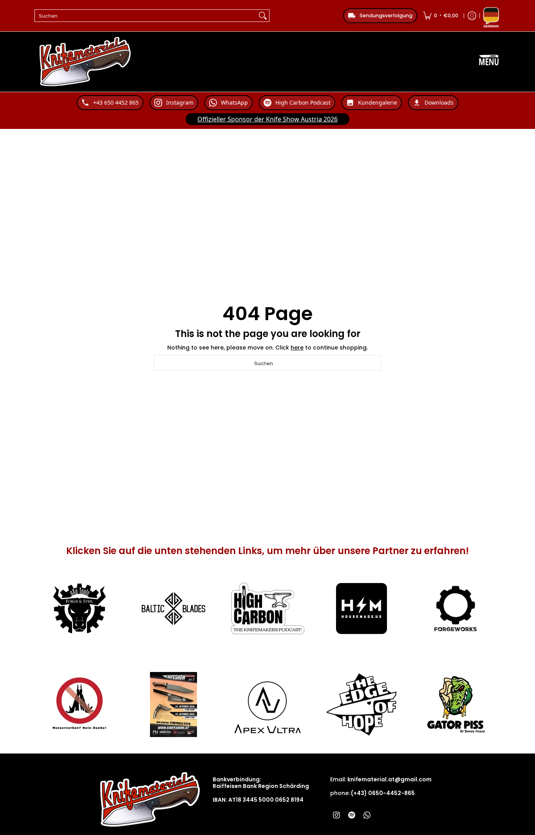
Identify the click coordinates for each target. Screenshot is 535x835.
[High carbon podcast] (267, 608)
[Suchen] (263, 16)
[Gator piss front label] (455, 704)
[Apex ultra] (267, 704)
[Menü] (489, 62)
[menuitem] (440, 15)
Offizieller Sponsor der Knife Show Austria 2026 (267, 119)
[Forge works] (455, 608)
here (297, 347)
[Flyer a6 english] (173, 704)
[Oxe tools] (79, 608)
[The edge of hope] (361, 704)
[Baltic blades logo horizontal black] (173, 608)
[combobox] (146, 16)
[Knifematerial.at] (85, 62)
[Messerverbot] (79, 704)
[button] (336, 814)
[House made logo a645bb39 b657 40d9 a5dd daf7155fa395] (361, 608)
